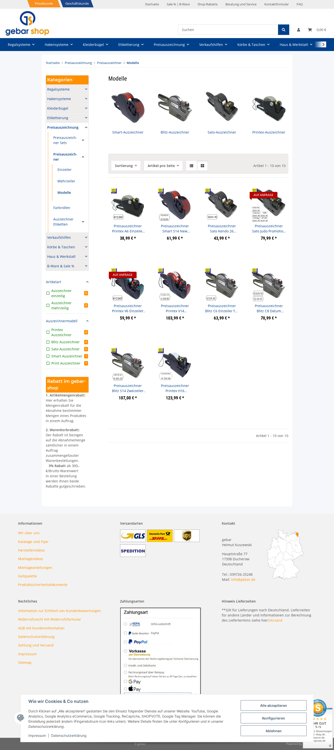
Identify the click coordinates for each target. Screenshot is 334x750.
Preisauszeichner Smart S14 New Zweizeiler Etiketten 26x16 (175, 229)
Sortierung (124, 165)
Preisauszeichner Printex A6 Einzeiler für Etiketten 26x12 (128, 229)
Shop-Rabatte (208, 4)
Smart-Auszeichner (128, 132)
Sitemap (25, 662)
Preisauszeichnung (62, 127)
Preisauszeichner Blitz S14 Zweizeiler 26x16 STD (128, 388)
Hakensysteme (59, 98)
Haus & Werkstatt (61, 256)
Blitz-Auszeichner (175, 132)
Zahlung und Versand (36, 645)
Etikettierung (57, 117)
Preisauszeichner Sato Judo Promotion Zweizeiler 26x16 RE (268, 229)
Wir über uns (29, 533)
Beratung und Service (240, 4)
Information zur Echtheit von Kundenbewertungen (59, 610)
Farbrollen (61, 207)
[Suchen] (283, 29)
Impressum (37, 735)
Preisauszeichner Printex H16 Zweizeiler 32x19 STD (175, 388)
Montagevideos (30, 558)
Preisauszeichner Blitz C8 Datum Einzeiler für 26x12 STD (269, 308)
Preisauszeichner (65, 157)
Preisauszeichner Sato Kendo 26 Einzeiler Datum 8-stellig (222, 229)
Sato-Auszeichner (222, 132)
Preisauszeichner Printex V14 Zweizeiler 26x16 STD (175, 308)
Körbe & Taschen (61, 247)
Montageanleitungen (35, 567)
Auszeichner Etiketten (63, 222)
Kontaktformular (276, 4)
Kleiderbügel (57, 108)
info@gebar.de (243, 579)
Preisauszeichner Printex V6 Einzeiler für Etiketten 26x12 (128, 308)
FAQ (300, 4)
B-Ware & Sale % (60, 266)
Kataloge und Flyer (33, 541)
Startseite (152, 4)
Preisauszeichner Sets (65, 140)
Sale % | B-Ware (178, 4)
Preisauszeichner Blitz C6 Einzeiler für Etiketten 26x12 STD (221, 308)
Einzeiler (64, 169)
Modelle (64, 192)
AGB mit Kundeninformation (41, 628)
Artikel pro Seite (161, 165)
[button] (298, 29)
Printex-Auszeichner (268, 132)
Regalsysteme (58, 89)
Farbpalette (27, 576)
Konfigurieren (273, 718)
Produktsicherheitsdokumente (42, 584)
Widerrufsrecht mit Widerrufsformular (49, 619)
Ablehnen (274, 731)
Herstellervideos (31, 550)
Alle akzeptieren (273, 705)
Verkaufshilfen (59, 237)
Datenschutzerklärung (69, 735)
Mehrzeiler (66, 181)
